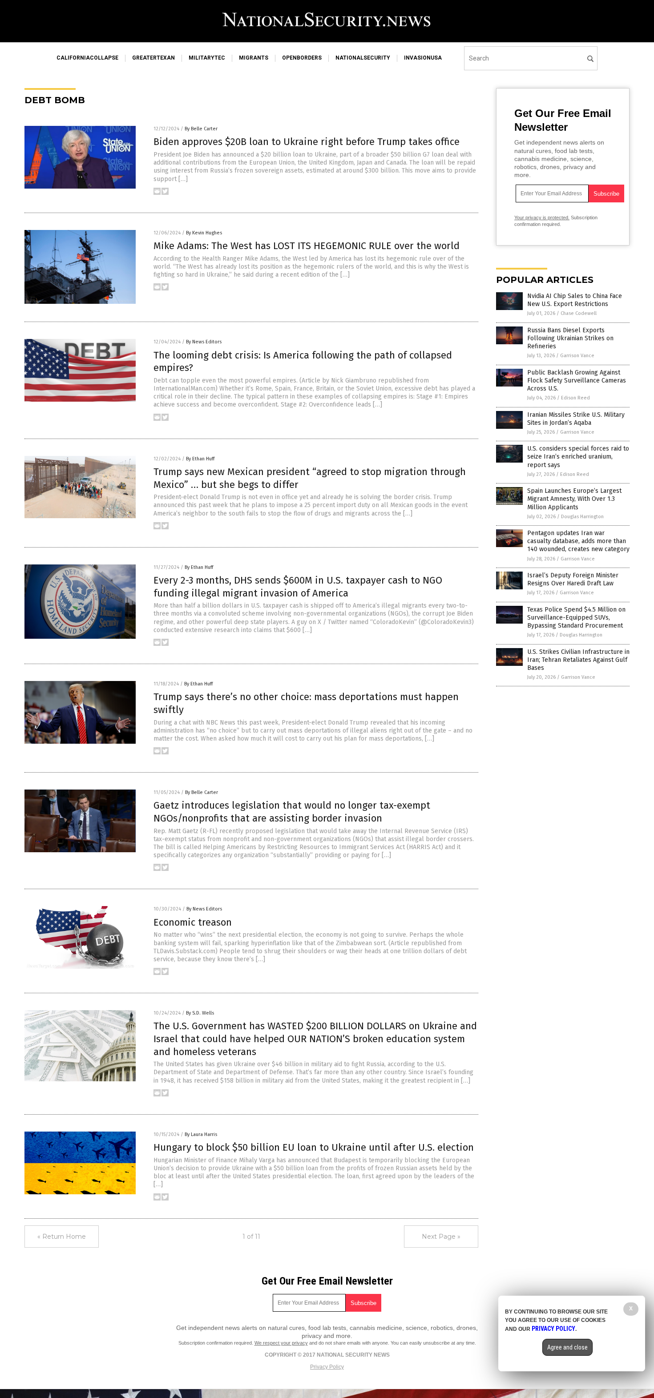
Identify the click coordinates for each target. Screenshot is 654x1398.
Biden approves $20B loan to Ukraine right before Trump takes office (306, 142)
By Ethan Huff (200, 459)
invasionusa (423, 58)
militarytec (207, 58)
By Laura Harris (201, 1134)
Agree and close (567, 1347)
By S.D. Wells (200, 1013)
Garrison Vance (577, 356)
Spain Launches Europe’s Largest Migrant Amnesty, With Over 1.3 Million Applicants (574, 499)
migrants (253, 58)
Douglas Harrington (582, 517)
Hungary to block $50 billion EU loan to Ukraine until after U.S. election (313, 1147)
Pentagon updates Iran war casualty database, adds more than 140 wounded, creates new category (578, 541)
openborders (302, 58)
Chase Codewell (579, 313)
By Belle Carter (201, 129)
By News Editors (204, 342)
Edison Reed (575, 398)
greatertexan (153, 58)
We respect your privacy (281, 1343)
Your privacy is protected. (541, 217)
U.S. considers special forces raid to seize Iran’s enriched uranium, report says (578, 456)
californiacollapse (87, 58)
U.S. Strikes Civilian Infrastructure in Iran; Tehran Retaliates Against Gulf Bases (578, 660)
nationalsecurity (362, 58)
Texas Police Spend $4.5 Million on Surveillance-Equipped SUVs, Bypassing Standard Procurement (576, 617)
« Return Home (61, 1237)
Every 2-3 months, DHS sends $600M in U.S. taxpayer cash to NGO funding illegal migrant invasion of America (297, 586)
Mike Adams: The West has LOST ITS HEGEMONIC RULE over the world (306, 246)
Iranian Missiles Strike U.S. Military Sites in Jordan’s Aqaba (576, 419)
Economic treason (192, 922)
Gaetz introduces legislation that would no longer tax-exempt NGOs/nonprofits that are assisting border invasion (291, 811)
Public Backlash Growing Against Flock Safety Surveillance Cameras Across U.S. (576, 380)
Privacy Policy (327, 1367)
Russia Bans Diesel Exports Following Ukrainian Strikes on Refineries (570, 338)
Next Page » (441, 1237)
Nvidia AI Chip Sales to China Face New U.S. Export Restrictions (574, 300)
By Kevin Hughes (204, 233)
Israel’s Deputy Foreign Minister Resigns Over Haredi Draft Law (572, 579)
